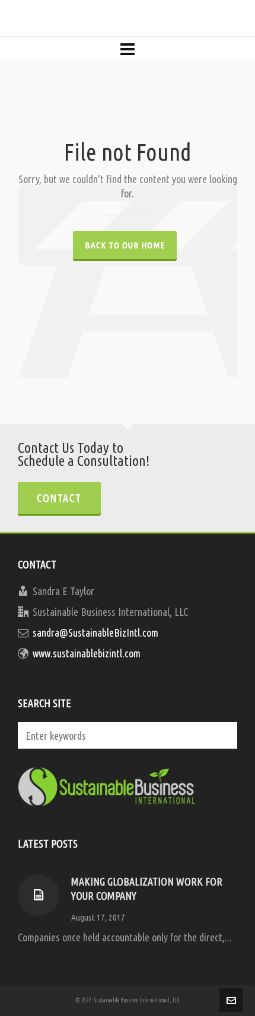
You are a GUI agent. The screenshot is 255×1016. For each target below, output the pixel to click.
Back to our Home (125, 245)
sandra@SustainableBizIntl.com (95, 632)
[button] (222, 735)
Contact (59, 498)
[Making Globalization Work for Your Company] (38, 895)
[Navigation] (127, 49)
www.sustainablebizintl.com (87, 653)
